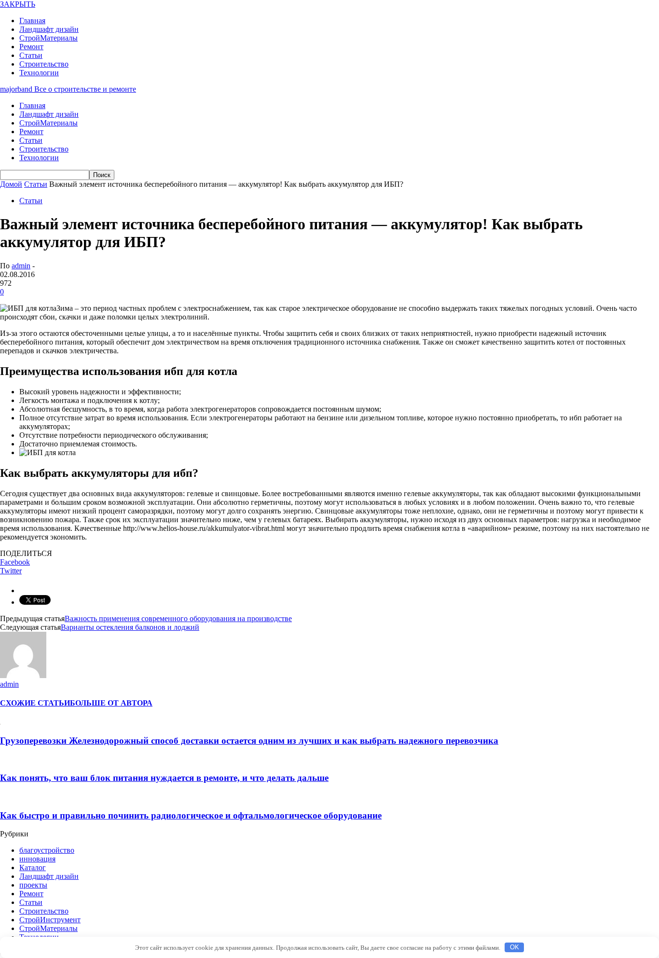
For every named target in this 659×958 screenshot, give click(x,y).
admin (21, 266)
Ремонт (31, 46)
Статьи (30, 55)
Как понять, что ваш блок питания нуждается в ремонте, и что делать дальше (164, 778)
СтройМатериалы (48, 38)
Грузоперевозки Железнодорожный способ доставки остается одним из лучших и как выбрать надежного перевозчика (249, 741)
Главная (32, 20)
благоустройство (46, 850)
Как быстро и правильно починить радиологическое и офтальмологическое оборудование (191, 815)
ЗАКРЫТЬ (17, 4)
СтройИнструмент (50, 920)
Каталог (32, 867)
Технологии (39, 73)
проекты (33, 885)
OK (514, 947)
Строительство (44, 64)
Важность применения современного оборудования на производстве (178, 618)
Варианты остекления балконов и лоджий (130, 627)
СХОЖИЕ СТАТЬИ (35, 703)
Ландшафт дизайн (49, 29)
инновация (37, 859)
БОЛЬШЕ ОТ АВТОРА (111, 703)
